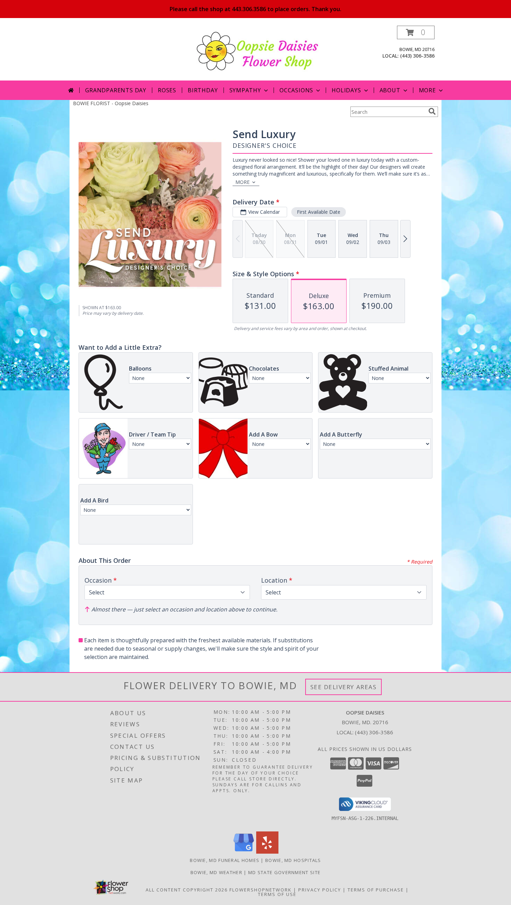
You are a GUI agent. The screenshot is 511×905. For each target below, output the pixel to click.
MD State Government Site (284, 872)
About (390, 90)
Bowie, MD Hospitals (293, 860)
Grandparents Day (115, 90)
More (427, 90)
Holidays (346, 90)
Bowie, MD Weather (216, 872)
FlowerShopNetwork (260, 890)
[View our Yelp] (267, 851)
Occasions (296, 90)
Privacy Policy (319, 890)
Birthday (203, 90)
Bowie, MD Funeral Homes (224, 860)
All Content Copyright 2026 (187, 890)
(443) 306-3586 (417, 55)
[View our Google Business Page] (244, 851)
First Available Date (318, 212)
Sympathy (245, 90)
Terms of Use (277, 894)
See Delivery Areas (343, 687)
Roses (167, 90)
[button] (416, 32)
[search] (432, 111)
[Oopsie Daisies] (258, 50)
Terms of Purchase (376, 890)
